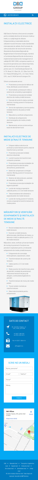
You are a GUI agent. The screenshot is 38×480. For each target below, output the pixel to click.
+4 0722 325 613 (19, 335)
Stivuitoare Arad (9, 468)
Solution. (25, 476)
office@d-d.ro (19, 346)
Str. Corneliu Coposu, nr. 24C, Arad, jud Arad (19, 327)
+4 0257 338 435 (19, 333)
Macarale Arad (13, 463)
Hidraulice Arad (25, 466)
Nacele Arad (14, 466)
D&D (5, 463)
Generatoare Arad (21, 468)
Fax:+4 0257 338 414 (19, 340)
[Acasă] (17, 6)
